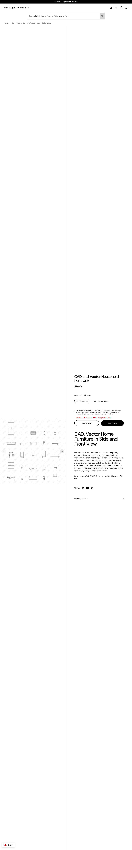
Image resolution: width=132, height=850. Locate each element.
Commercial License (101, 401)
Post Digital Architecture (17, 8)
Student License (82, 401)
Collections (16, 23)
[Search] (102, 16)
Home (6, 23)
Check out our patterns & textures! (66, 2)
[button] (4, 451)
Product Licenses (81, 498)
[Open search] (111, 8)
